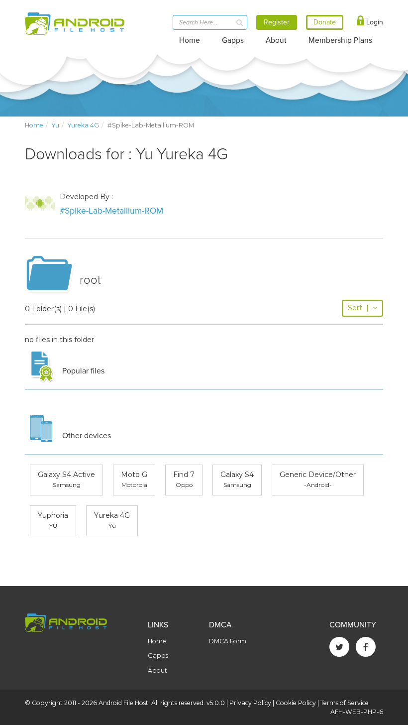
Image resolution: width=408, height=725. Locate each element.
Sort (358, 307)
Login (373, 22)
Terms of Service (344, 703)
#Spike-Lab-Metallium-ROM (111, 211)
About (276, 40)
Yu (55, 125)
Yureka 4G (83, 125)
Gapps (233, 40)
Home (189, 40)
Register (277, 22)
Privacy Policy (250, 703)
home (34, 125)
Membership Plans (340, 40)
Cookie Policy (296, 703)
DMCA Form (227, 641)
